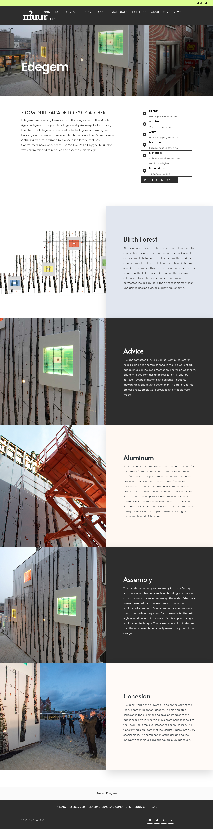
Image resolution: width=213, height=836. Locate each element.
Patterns (139, 12)
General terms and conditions (109, 806)
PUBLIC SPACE (159, 180)
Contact (50, 19)
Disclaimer (77, 806)
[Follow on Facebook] (157, 821)
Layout (101, 12)
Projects (50, 12)
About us (158, 12)
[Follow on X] (164, 821)
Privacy (61, 806)
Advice (71, 12)
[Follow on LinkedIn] (171, 821)
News (177, 12)
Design (86, 12)
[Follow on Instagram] (150, 821)
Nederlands (201, 3)
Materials (120, 12)
